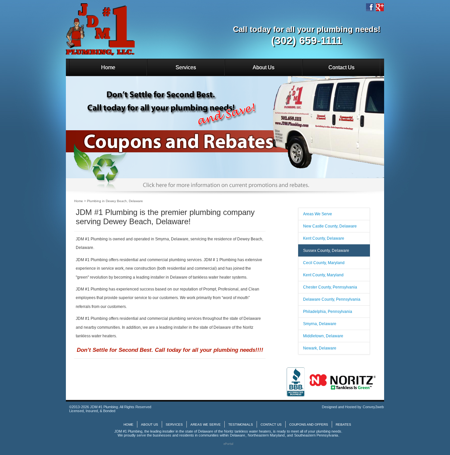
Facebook (370, 7)
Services (186, 67)
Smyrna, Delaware (319, 323)
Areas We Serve (317, 214)
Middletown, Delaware (323, 336)
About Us (263, 67)
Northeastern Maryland (266, 435)
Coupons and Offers (308, 424)
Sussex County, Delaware (326, 250)
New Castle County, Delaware (330, 226)
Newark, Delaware (319, 348)
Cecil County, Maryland (324, 262)
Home (108, 67)
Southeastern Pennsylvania (316, 435)
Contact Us (341, 67)
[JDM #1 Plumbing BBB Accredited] (296, 381)
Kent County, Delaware (323, 238)
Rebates (343, 424)
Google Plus (380, 7)
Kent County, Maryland (323, 275)
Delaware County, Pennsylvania (331, 299)
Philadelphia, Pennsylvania (327, 311)
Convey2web (373, 407)
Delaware (237, 435)
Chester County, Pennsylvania (330, 287)
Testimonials (240, 424)
